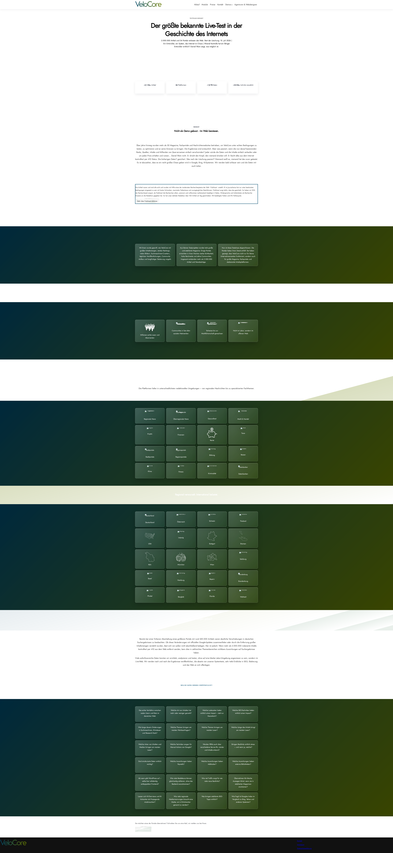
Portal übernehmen (143, 829)
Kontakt (220, 4)
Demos (228, 4)
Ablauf (196, 4)
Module (205, 4)
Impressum (300, 844)
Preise (212, 4)
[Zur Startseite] (148, 6)
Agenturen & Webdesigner (245, 4)
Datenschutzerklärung (304, 848)
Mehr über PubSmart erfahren (147, 201)
